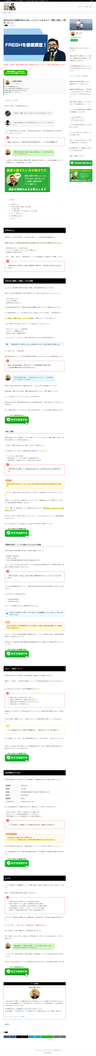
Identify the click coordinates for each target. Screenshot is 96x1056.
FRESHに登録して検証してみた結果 (21, 206)
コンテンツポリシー (48, 1050)
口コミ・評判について (17, 213)
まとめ (13, 218)
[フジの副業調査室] (10, 6)
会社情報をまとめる (16, 216)
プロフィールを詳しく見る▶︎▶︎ (78, 76)
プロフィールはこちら (16, 83)
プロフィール (39, 1050)
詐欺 (6, 25)
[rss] (91, 1)
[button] (10, 1036)
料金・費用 (16, 208)
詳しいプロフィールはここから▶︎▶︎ (15, 1016)
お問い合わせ (57, 1050)
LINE (29, 1008)
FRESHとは (14, 204)
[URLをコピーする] (60, 1036)
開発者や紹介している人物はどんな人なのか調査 (25, 210)
